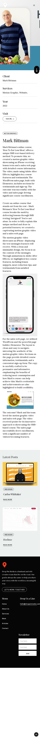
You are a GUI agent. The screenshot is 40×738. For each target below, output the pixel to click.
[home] (5, 5)
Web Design (8, 489)
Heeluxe (7, 539)
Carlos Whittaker (12, 494)
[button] (34, 5)
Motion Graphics (10, 133)
